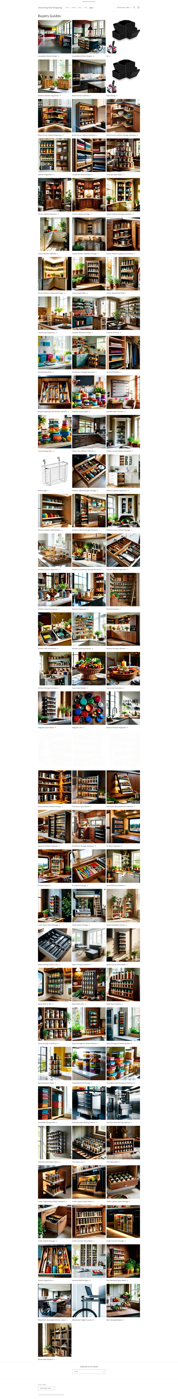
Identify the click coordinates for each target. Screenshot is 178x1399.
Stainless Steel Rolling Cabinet (83, 1122)
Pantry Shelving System (115, 769)
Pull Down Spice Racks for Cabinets (120, 806)
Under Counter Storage (115, 1241)
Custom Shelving (113, 332)
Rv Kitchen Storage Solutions (83, 846)
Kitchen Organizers (79, 609)
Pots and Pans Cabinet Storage (49, 806)
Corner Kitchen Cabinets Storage (84, 254)
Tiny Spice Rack (112, 1162)
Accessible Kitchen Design (47, 56)
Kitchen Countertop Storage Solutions (86, 569)
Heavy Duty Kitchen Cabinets (83, 451)
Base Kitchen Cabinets (80, 96)
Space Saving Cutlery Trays (48, 964)
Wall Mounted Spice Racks (116, 1280)
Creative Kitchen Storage (81, 332)
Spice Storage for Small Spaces (118, 1043)
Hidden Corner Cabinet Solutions (119, 451)
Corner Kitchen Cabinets (47, 254)
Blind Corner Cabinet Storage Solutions (121, 135)
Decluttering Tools (45, 372)
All (108, 56)
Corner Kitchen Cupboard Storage (50, 293)
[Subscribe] (104, 1371)
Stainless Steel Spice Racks (48, 1162)
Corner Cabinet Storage (81, 214)
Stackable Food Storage (81, 1083)
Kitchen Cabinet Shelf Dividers (49, 530)
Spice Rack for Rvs (45, 1004)
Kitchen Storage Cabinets (116, 648)
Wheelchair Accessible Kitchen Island (52, 1320)
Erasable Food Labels (80, 411)
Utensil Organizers (45, 1280)
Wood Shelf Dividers (45, 1359)
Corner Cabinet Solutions (47, 214)
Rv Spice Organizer (114, 846)
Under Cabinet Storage (46, 1241)
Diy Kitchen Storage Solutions (83, 372)
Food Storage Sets (45, 451)
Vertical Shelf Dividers (80, 1280)
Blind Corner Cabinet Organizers (50, 135)
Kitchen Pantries (113, 609)
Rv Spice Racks (43, 885)
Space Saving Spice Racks (116, 964)
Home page (42, 490)
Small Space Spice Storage (48, 925)
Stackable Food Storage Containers (120, 1083)
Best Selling (111, 96)
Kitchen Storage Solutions (48, 688)
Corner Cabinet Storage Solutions (119, 214)
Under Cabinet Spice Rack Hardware (51, 1201)
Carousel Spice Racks (114, 174)
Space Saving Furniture (81, 964)
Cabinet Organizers (45, 174)
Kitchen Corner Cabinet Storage (118, 530)
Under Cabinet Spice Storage (117, 1201)
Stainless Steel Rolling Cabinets (118, 1122)
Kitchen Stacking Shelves (81, 648)
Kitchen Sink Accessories (47, 648)
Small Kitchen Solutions (116, 885)
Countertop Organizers (46, 332)
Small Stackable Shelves (116, 925)
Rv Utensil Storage (79, 885)
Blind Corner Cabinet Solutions (83, 135)
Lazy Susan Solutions (114, 688)
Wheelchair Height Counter (82, 1320)
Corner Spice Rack (79, 293)
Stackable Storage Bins (46, 1122)
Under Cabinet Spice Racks (82, 1201)
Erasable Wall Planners (115, 411)
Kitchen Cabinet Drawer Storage (84, 490)
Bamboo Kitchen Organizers (48, 96)
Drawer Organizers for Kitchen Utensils (52, 411)
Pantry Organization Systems (49, 769)
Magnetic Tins (77, 727)
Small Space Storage (80, 925)
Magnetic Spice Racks (46, 727)
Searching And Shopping (48, 1394)
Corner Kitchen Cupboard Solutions (120, 254)
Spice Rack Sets (78, 1004)
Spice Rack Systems (114, 1004)
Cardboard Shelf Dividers (81, 174)
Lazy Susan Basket (79, 688)
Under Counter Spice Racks (82, 1241)
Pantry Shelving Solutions (82, 769)
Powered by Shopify (59, 1394)
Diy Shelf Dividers (113, 372)
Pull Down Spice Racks (80, 806)
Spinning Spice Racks (46, 1083)
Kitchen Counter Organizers (48, 569)
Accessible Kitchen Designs (82, 56)
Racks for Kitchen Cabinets (48, 846)
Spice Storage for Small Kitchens (84, 1043)
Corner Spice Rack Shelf (115, 293)
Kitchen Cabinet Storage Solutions (85, 530)
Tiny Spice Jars (77, 1162)
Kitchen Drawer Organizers (116, 569)
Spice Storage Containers (47, 1043)
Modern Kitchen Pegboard (116, 727)
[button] (80, 7)
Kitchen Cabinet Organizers (117, 490)
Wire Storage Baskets (114, 1320)
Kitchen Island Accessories (48, 609)
